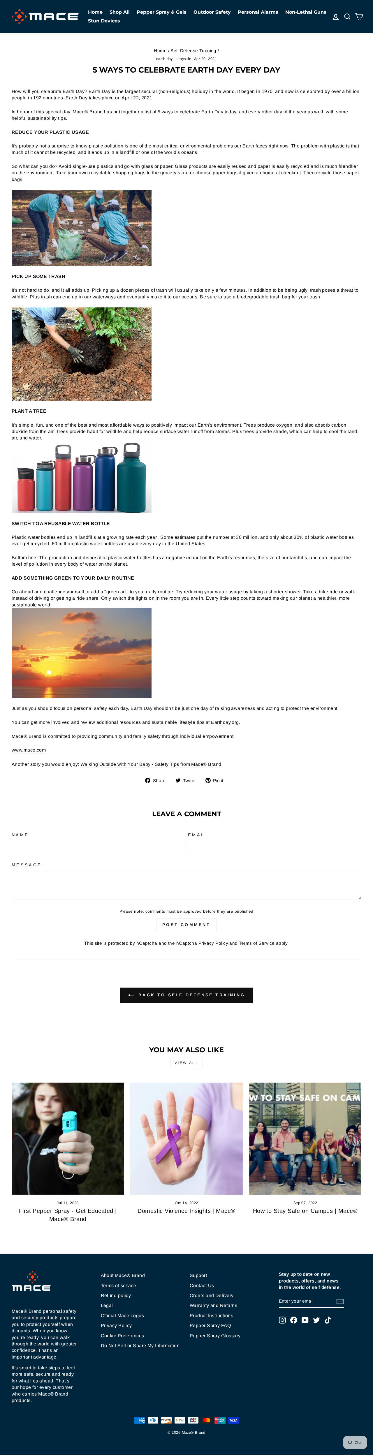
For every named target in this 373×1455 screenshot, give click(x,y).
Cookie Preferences (122, 1335)
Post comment (186, 924)
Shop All (120, 12)
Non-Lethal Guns (305, 12)
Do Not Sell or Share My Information (140, 1345)
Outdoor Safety (212, 12)
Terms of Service (257, 943)
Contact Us (202, 1285)
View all (187, 1063)
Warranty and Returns (213, 1305)
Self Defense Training (193, 50)
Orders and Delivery (212, 1295)
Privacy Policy (213, 943)
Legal (107, 1305)
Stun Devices (104, 21)
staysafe (184, 59)
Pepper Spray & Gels (161, 12)
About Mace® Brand (123, 1275)
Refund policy (116, 1295)
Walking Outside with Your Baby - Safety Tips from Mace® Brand (150, 764)
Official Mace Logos (122, 1315)
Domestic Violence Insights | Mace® (186, 1211)
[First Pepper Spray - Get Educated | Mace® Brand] (68, 1139)
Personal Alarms (258, 12)
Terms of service (118, 1285)
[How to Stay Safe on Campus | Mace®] (305, 1139)
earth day (164, 59)
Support (198, 1275)
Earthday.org (225, 722)
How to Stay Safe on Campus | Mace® (305, 1211)
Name (20, 835)
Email (197, 835)
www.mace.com (29, 749)
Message (27, 865)
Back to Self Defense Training (190, 995)
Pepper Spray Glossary (215, 1335)
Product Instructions (211, 1315)
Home (95, 12)
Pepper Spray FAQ (210, 1325)
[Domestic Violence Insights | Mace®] (186, 1139)
